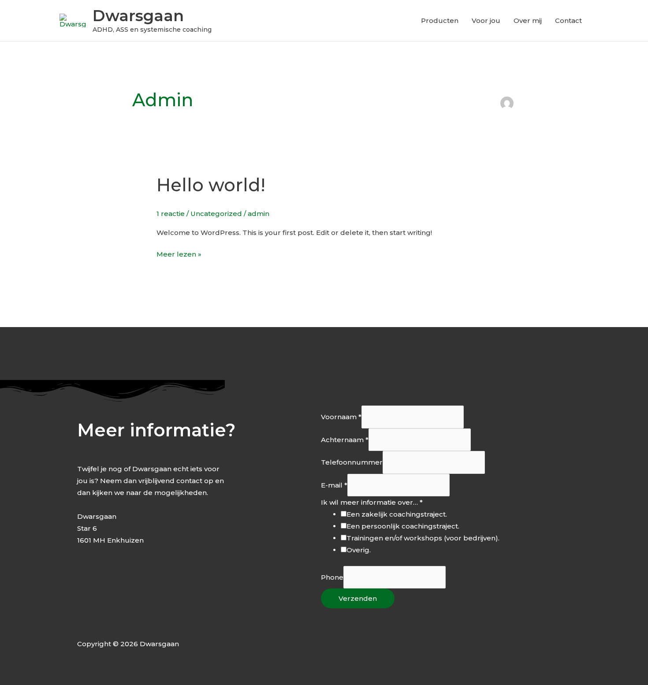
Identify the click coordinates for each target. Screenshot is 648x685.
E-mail (334, 485)
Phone (332, 577)
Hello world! (210, 185)
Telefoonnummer (352, 462)
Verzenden (358, 598)
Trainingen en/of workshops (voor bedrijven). (422, 538)
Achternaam (345, 440)
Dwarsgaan (138, 15)
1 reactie (170, 213)
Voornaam (341, 417)
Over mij (528, 20)
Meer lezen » (178, 253)
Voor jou (486, 20)
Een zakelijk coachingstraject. (396, 514)
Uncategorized (216, 213)
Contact (568, 20)
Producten (439, 20)
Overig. (358, 550)
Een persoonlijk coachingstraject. (402, 526)
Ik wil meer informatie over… (372, 502)
